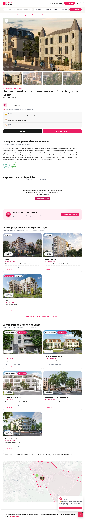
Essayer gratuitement (69, 214)
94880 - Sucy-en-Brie (44, 454)
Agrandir (77, 463)
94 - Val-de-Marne (17, 15)
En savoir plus (14, 516)
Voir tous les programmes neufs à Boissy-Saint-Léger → (42, 316)
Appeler (23, 131)
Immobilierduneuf (7, 3)
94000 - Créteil (9, 454)
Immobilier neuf (7, 15)
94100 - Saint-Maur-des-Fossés (61, 454)
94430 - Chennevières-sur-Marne (26, 454)
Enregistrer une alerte (62, 131)
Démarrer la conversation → (70, 508)
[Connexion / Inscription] (77, 3)
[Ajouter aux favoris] (6, 21)
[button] (42, 478)
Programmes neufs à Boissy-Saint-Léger (34, 15)
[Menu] (82, 3)
